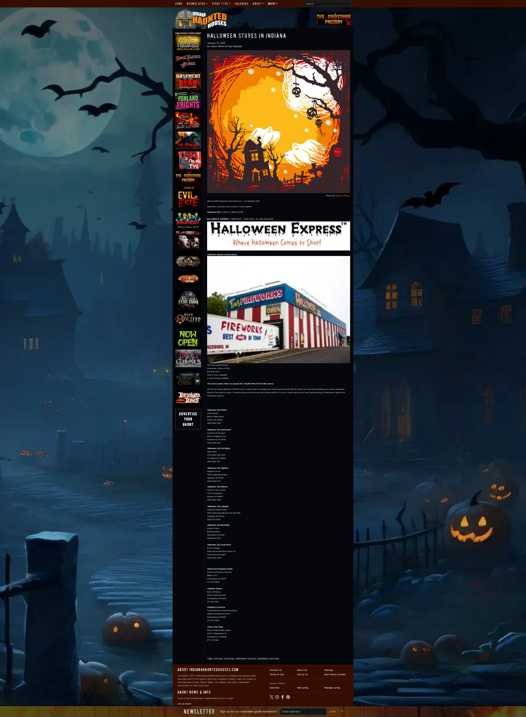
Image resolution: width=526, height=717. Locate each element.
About (257, 3)
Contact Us (276, 670)
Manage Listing (332, 687)
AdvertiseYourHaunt (188, 419)
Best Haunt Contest (335, 674)
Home (178, 3)
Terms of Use (277, 674)
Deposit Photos (343, 195)
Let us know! (184, 703)
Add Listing (302, 687)
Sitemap (328, 670)
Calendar (241, 3)
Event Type (220, 3)
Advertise (274, 687)
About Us (302, 670)
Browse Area (196, 3)
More (271, 3)
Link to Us (302, 674)
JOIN (332, 711)
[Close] (342, 711)
